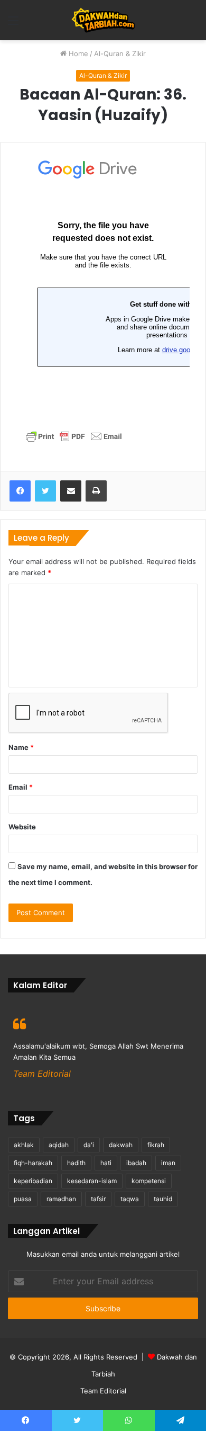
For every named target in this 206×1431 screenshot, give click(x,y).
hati (105, 1163)
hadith (76, 1163)
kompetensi (149, 1181)
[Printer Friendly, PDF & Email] (74, 440)
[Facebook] (20, 491)
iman (168, 1163)
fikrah (155, 1145)
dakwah (121, 1145)
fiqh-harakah (33, 1163)
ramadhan (61, 1199)
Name (21, 747)
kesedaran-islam (92, 1181)
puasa (23, 1199)
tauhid (163, 1199)
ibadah (136, 1163)
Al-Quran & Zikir (120, 53)
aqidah (59, 1145)
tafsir (98, 1199)
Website (22, 826)
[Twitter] (45, 491)
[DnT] (103, 20)
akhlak (24, 1145)
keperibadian (33, 1181)
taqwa (129, 1199)
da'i (88, 1145)
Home (77, 53)
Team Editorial (103, 1391)
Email (20, 787)
